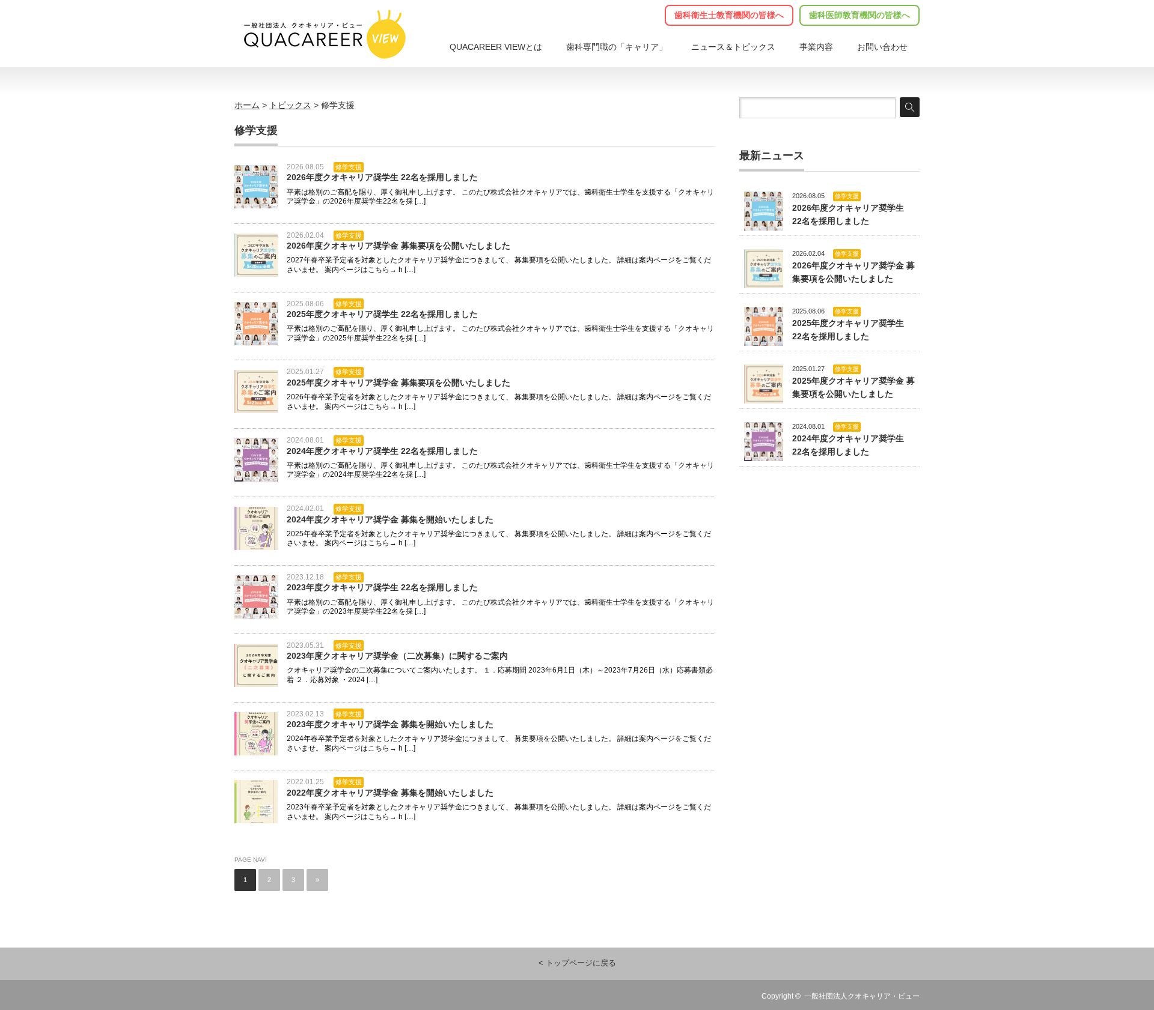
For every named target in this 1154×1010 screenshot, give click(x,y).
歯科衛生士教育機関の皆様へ (729, 15)
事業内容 (816, 47)
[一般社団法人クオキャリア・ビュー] (324, 34)
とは (496, 47)
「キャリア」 (616, 47)
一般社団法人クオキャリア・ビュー (862, 996)
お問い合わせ (882, 47)
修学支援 (348, 167)
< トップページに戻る (577, 963)
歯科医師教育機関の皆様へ (859, 15)
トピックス (733, 47)
